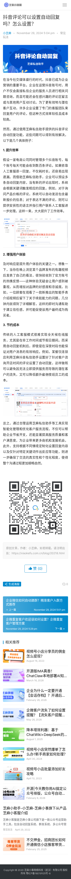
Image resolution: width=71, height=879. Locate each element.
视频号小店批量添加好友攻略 (45, 771)
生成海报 (14, 584)
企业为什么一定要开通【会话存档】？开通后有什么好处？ (45, 693)
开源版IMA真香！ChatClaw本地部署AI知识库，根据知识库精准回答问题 (46, 673)
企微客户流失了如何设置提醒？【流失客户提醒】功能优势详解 (45, 712)
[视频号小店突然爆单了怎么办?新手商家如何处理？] (13, 754)
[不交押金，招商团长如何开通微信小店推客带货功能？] (13, 844)
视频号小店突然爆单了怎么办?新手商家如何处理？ (46, 751)
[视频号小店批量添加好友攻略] (13, 773)
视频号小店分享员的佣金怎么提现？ (45, 653)
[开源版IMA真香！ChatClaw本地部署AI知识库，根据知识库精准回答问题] (13, 675)
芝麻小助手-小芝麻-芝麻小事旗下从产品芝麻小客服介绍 (34, 810)
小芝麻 (7, 33)
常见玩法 (7, 829)
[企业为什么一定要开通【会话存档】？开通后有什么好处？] (13, 695)
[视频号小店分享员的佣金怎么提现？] (13, 656)
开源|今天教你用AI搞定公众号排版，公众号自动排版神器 (46, 791)
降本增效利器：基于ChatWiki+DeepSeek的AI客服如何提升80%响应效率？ (46, 732)
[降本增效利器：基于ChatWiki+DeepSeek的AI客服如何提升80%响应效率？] (13, 734)
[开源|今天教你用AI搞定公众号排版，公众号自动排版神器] (13, 793)
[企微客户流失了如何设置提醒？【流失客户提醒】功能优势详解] (13, 714)
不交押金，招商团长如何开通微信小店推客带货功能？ (45, 842)
